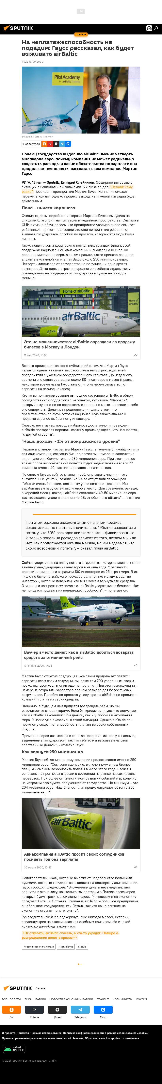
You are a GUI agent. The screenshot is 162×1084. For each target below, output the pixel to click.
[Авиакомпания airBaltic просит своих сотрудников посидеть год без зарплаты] (81, 823)
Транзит (103, 999)
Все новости (11, 999)
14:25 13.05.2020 (32, 61)
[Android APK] (14, 1049)
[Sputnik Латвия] (19, 31)
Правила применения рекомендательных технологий (36, 1038)
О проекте (8, 1033)
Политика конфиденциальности (83, 1033)
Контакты (23, 1033)
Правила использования (45, 1033)
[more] (136, 355)
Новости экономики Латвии (39, 946)
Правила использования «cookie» (126, 1033)
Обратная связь (95, 1038)
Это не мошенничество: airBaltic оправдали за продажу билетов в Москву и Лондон (79, 344)
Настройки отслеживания (122, 1038)
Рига (28, 999)
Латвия (40, 999)
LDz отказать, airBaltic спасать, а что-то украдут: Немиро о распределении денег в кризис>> (70, 935)
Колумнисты (122, 999)
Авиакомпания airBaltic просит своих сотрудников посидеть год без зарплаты (74, 856)
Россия (141, 999)
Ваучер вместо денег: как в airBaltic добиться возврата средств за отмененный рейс (79, 655)
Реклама (78, 1038)
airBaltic (82, 946)
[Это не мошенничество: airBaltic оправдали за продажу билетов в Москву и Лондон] (81, 311)
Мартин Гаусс (65, 946)
